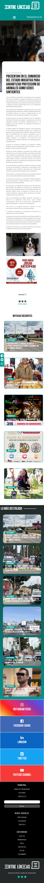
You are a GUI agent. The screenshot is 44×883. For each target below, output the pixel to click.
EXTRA (22, 850)
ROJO (20, 340)
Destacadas (11, 340)
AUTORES (22, 793)
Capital (10, 379)
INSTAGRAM (22, 817)
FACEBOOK (22, 821)
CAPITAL (22, 836)
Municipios (11, 416)
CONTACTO (22, 796)
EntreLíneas (22, 304)
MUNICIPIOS (22, 840)
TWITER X (22, 824)
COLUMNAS (22, 854)
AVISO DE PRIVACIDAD (22, 789)
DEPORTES (22, 847)
